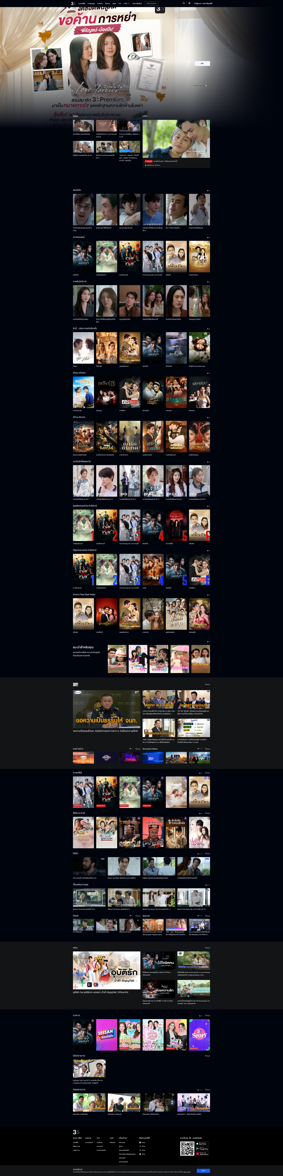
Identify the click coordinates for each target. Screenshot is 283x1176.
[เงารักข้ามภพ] (129, 436)
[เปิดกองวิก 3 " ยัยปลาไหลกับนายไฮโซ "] (193, 1102)
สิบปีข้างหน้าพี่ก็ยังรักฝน (103, 228)
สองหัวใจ (76, 275)
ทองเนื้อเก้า (99, 632)
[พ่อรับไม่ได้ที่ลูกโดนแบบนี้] (153, 301)
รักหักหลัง (169, 366)
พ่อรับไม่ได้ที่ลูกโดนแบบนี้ (150, 319)
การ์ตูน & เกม (76, 1150)
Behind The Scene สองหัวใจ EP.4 (105, 156)
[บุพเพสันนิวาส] (129, 348)
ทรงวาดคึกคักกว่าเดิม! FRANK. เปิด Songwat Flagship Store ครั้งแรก (153, 933)
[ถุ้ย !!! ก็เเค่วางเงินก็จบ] (176, 209)
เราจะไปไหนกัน (77, 932)
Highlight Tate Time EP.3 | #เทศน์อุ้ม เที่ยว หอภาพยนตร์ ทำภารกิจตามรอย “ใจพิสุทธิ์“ (88, 1081)
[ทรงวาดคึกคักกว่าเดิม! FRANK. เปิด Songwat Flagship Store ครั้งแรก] (153, 925)
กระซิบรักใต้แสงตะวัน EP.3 (127, 499)
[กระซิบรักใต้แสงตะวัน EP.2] (106, 481)
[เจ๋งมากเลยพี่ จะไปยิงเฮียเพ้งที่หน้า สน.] (89, 866)
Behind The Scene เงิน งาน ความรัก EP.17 (157, 909)
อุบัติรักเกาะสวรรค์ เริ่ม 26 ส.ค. (82, 155)
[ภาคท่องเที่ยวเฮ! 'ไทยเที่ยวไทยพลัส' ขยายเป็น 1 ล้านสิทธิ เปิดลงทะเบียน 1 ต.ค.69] (193, 728)
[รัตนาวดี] (117, 659)
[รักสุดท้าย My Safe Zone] (199, 348)
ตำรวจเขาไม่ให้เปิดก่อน (196, 228)
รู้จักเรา (121, 1146)
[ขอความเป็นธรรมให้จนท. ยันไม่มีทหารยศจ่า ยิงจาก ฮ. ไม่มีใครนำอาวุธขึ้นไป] (106, 709)
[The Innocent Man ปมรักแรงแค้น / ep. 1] (199, 832)
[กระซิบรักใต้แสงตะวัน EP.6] (199, 481)
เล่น (203, 75)
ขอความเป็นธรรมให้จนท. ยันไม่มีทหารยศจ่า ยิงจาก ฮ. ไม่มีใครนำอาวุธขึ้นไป (105, 731)
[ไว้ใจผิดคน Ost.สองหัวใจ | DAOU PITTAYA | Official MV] (159, 960)
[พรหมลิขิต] (199, 614)
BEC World (122, 1143)
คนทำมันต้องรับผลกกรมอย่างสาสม (82, 229)
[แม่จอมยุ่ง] (159, 659)
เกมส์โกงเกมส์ (123, 275)
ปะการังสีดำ (169, 543)
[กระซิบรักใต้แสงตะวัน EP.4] (153, 481)
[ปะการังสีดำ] (176, 525)
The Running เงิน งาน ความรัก (152, 275)
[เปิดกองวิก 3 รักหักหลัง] (89, 1102)
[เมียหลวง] (199, 392)
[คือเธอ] (83, 348)
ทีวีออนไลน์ (112, 1143)
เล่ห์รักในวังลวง (193, 455)
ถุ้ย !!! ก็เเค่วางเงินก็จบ (173, 228)
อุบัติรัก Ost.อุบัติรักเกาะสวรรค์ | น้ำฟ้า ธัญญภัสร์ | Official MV (100, 992)
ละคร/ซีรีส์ (75, 1143)
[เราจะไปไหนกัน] (83, 925)
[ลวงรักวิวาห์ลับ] (153, 436)
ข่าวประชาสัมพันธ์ (101, 1150)
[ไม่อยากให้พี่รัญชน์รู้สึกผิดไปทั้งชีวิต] (106, 301)
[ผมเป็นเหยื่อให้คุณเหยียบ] (83, 301)
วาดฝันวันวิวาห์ (101, 275)
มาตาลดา (146, 632)
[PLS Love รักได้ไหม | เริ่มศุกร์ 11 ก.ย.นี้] (129, 126)
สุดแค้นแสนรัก (170, 632)
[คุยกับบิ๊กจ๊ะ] (199, 758)
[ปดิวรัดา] (176, 256)
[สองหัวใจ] (83, 256)
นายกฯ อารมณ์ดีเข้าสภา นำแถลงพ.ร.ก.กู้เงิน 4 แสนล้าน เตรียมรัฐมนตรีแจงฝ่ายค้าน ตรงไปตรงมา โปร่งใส (159, 712)
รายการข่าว (100, 1146)
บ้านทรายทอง (193, 275)
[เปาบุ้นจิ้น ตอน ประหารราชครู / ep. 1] (129, 832)
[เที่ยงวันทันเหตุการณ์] (106, 758)
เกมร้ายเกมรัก (77, 410)
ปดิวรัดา (168, 275)
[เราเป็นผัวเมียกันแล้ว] (106, 925)
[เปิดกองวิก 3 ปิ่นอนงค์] (124, 1102)
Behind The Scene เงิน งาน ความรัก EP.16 (191, 909)
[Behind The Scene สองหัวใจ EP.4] (106, 147)
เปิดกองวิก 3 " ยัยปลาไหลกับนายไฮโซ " (189, 1114)
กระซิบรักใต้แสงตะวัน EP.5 (174, 499)
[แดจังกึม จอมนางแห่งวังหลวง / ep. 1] (106, 832)
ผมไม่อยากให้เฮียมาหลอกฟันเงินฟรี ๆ (153, 229)
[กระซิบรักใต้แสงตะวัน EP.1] (83, 481)
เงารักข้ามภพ (123, 455)
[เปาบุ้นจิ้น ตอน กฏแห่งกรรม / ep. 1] (153, 832)
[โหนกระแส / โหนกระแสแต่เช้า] (129, 758)
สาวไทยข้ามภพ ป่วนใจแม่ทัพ (105, 455)
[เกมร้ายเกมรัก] (83, 392)
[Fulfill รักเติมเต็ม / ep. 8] (176, 792)
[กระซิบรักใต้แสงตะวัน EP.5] (176, 481)
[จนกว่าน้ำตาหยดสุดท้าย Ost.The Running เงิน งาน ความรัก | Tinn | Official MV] (193, 989)
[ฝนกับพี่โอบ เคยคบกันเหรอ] (83, 126)
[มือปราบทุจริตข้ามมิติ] (83, 436)
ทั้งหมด (207, 684)
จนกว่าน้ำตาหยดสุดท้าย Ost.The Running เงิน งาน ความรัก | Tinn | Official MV (193, 1002)
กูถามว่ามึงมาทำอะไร (125, 228)
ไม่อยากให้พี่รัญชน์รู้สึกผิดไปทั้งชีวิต (106, 320)
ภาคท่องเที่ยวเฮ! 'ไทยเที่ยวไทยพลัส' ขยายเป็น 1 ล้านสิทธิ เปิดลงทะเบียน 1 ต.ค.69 (192, 741)
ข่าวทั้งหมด (99, 1143)
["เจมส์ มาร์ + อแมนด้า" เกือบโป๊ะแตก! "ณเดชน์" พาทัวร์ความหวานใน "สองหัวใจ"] (129, 147)
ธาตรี (144, 588)
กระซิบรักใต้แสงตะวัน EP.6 (197, 499)
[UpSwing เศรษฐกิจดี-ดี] (176, 758)
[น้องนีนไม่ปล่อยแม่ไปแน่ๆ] (176, 301)
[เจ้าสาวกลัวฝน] (179, 659)
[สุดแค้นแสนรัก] (176, 614)
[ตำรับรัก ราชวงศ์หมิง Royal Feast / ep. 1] (176, 832)
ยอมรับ (203, 1171)
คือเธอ (75, 366)
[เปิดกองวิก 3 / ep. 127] (83, 1035)
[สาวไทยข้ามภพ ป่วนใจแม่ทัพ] (106, 436)
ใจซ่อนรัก (99, 366)
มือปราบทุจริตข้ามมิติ (79, 455)
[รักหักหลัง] (176, 348)
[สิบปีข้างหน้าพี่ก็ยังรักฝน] (106, 209)
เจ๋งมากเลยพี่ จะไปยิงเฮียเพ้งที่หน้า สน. (85, 878)
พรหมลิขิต (192, 632)
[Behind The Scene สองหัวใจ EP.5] (89, 897)
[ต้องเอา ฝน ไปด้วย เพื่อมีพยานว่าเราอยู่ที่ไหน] (124, 866)
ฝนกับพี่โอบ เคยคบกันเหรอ (81, 134)
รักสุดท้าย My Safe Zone (197, 366)
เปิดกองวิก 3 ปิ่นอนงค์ (115, 1114)
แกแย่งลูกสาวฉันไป (195, 319)
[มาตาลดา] (153, 614)
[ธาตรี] (153, 569)
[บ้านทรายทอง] (199, 256)
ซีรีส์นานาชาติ (76, 1146)
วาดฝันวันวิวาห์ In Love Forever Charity (106, 135)
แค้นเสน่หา (146, 410)
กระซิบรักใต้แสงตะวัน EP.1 (81, 499)
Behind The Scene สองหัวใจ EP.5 (84, 909)
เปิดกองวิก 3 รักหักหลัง (80, 1114)
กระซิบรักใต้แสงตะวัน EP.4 (151, 499)
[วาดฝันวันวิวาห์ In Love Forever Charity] (106, 126)
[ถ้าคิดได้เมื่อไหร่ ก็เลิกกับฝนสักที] (193, 866)
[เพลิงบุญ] (106, 392)
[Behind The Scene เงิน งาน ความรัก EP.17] (159, 897)
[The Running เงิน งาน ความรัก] (153, 256)
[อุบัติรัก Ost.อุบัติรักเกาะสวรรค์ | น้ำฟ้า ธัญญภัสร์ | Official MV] (106, 970)
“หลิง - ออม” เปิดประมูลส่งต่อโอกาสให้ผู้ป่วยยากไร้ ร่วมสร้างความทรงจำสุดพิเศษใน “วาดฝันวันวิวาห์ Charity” (176, 933)
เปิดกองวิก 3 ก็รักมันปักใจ (151, 1114)
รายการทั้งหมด (89, 1143)
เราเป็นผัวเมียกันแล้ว (102, 932)
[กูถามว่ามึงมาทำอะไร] (129, 209)
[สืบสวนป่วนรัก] (138, 659)
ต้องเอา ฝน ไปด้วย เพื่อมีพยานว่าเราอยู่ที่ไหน (122, 878)
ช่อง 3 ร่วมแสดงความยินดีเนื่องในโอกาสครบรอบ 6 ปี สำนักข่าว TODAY (199, 933)
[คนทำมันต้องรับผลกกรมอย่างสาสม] (83, 209)
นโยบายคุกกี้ (122, 1158)
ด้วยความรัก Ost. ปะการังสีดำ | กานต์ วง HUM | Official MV (158, 1002)
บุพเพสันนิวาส (123, 366)
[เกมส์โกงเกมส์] (129, 256)
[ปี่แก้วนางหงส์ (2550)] (200, 659)
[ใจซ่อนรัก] (106, 348)
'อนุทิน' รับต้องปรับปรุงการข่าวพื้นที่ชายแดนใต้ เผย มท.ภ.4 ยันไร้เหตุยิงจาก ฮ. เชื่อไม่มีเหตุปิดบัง (158, 741)
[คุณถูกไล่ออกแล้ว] (129, 301)
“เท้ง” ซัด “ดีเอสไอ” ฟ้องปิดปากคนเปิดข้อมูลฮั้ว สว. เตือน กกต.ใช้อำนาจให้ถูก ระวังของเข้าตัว (193, 712)
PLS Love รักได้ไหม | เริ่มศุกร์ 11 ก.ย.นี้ (129, 135)
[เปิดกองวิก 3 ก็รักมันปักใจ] (159, 1102)
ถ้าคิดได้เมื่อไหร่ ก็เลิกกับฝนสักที (187, 878)
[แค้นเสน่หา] (153, 392)
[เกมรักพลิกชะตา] (176, 436)
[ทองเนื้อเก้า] (106, 614)
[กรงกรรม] (176, 392)
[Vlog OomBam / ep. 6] (153, 1035)
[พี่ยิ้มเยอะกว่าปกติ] (129, 925)
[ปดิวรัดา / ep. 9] (199, 792)
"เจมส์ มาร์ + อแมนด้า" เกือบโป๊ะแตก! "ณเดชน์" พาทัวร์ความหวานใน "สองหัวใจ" (129, 158)
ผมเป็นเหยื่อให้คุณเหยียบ (80, 319)
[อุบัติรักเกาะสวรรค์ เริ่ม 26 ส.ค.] (83, 147)
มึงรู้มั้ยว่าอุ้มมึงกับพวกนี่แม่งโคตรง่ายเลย (155, 878)
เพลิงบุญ (99, 410)
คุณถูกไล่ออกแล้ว (124, 319)
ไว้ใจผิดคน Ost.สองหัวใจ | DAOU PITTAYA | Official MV (157, 973)
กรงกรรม (169, 410)
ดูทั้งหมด (157, 165)
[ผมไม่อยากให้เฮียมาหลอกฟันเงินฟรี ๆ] (153, 209)
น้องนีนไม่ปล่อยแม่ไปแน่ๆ (173, 319)
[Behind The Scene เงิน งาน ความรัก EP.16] (193, 897)
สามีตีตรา (122, 410)
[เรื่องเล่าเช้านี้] (83, 758)
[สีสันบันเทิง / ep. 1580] (106, 1035)
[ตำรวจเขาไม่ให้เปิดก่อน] (199, 209)
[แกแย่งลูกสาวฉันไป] (199, 301)
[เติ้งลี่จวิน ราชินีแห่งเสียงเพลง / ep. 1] (83, 832)
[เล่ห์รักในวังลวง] (199, 436)
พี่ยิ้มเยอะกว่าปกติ (125, 932)
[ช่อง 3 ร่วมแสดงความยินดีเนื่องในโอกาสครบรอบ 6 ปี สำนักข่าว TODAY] (199, 925)
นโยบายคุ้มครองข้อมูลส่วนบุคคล (127, 1154)
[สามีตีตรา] (129, 392)
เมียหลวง (192, 410)
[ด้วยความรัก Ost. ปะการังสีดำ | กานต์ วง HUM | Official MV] (159, 989)
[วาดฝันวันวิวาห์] (106, 256)
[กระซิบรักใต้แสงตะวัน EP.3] (129, 481)
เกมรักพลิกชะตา (171, 455)
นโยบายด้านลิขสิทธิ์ (124, 1150)
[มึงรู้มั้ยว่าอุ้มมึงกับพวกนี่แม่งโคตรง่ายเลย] (159, 866)
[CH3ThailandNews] (153, 758)
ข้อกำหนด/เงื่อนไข (123, 1162)
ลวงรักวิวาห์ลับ (147, 455)
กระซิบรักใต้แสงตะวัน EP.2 (104, 499)
